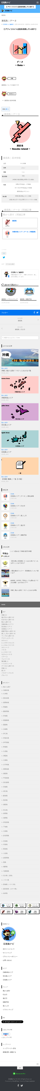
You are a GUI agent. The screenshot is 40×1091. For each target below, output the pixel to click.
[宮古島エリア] (20, 412)
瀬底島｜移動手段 (26, 299)
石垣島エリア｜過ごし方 (19, 515)
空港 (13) (4, 668)
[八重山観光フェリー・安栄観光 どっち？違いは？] (5, 573)
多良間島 (6, 835)
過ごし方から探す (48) (8, 633)
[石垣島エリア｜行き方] (5, 506)
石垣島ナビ (5, 2)
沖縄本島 (6, 690)
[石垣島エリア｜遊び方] (5, 526)
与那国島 (6, 871)
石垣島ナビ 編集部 (8, 24)
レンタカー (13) (6, 652)
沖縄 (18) (4, 615)
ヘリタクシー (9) (6, 664)
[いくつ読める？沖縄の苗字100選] (5, 554)
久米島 (5, 694)
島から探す (4, 368)
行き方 (5, 994)
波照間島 (6, 858)
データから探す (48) (7, 666)
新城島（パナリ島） (9, 884)
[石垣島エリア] (20, 439)
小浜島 (5, 853)
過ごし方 (6, 1006)
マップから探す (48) (7, 636)
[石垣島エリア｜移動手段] (5, 536)
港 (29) (3, 670)
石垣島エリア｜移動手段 (19, 535)
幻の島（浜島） (8, 875)
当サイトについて (9, 949)
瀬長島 (5, 804)
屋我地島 (6, 769)
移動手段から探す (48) (8, 631)
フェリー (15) (5, 659)
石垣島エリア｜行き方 (18, 506)
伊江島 (5, 733)
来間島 (5, 813)
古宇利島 (6, 764)
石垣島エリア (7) (6, 629)
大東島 (5, 760)
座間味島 (6, 702)
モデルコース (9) (6, 654)
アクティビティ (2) (7, 638)
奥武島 (5, 800)
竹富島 (5, 844)
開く (7, 109)
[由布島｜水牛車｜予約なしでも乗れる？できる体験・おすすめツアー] (5, 583)
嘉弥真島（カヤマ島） (10, 889)
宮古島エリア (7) (6, 626)
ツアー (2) (4, 657)
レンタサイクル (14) (7, 643)
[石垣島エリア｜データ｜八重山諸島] (5, 497)
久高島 (5, 751)
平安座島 (6, 778)
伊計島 (5, 791)
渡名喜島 (6, 698)
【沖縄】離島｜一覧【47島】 (12, 479)
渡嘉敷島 (6, 720)
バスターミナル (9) (7, 673)
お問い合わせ (7, 960)
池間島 (5, 818)
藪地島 (5, 796)
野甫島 (5, 747)
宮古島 (5, 810)
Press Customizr (30, 1081)
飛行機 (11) (4, 661)
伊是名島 (6, 738)
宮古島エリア (6, 425)
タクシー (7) (5, 647)
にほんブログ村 (6, 1037)
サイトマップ (7, 953)
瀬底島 (3, 15)
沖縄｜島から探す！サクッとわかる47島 (16, 371)
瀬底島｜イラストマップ (9, 299)
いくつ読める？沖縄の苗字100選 (21, 551)
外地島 (5, 716)
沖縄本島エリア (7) (7, 624)
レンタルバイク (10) (7, 645)
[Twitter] (37, 312)
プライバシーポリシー (10, 956)
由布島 (5, 893)
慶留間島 (6, 711)
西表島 (5, 849)
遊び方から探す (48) (7, 617)
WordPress (15, 1081)
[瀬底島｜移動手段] (29, 292)
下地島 (5, 827)
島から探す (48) (6, 622)
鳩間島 (5, 867)
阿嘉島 (5, 707)
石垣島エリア (6, 452)
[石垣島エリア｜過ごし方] (5, 516)
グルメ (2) (4, 675)
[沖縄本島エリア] (20, 384)
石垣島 (12, 494)
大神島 (5, 831)
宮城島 (5, 787)
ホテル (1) (4, 640)
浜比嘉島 (6, 782)
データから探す (10, 264)
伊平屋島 (6, 742)
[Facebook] (34, 312)
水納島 (5, 729)
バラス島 (6, 880)
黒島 (4, 862)
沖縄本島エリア (7, 398)
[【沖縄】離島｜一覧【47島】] (20, 466)
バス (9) (3, 650)
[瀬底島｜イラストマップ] (10, 292)
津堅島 (5, 756)
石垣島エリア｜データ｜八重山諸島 (22, 496)
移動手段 (6, 1002)
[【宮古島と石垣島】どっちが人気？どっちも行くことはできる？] (5, 563)
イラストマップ (8, 1009)
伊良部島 (6, 822)
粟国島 (5, 725)
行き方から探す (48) (7, 620)
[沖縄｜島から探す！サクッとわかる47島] (20, 357)
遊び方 (5, 998)
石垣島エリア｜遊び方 (18, 525)
